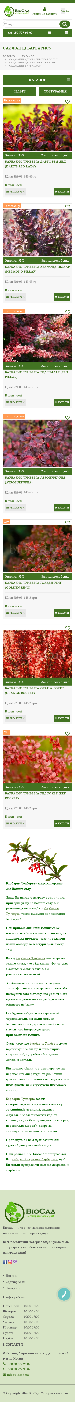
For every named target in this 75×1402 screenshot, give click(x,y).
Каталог (28, 56)
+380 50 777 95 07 (18, 1364)
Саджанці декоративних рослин (33, 59)
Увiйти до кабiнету (44, 14)
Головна (9, 56)
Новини (11, 1275)
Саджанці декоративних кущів (32, 62)
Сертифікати (15, 1282)
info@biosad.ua (17, 1374)
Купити (63, 191)
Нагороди (13, 1288)
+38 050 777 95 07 (20, 32)
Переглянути (15, 191)
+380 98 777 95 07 (18, 1369)
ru (67, 10)
